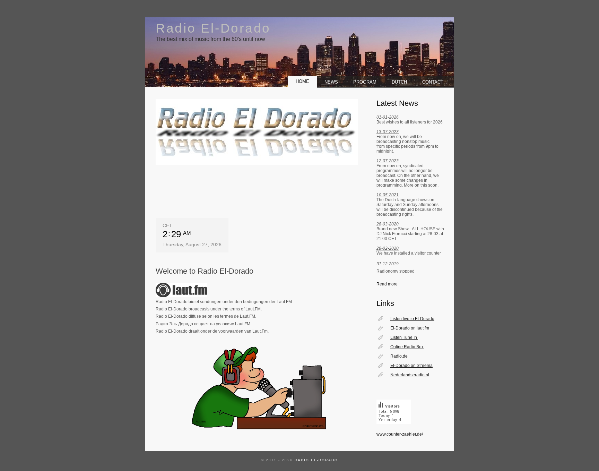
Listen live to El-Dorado (412, 318)
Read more (387, 284)
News (331, 82)
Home (302, 81)
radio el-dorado (316, 460)
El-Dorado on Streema (411, 365)
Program (364, 82)
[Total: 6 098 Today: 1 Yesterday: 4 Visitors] (393, 429)
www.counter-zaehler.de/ (399, 434)
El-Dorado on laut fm (409, 328)
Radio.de (399, 356)
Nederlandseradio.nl (409, 374)
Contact (434, 82)
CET (167, 225)
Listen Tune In (404, 337)
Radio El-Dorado (213, 28)
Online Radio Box (407, 346)
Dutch (399, 82)
